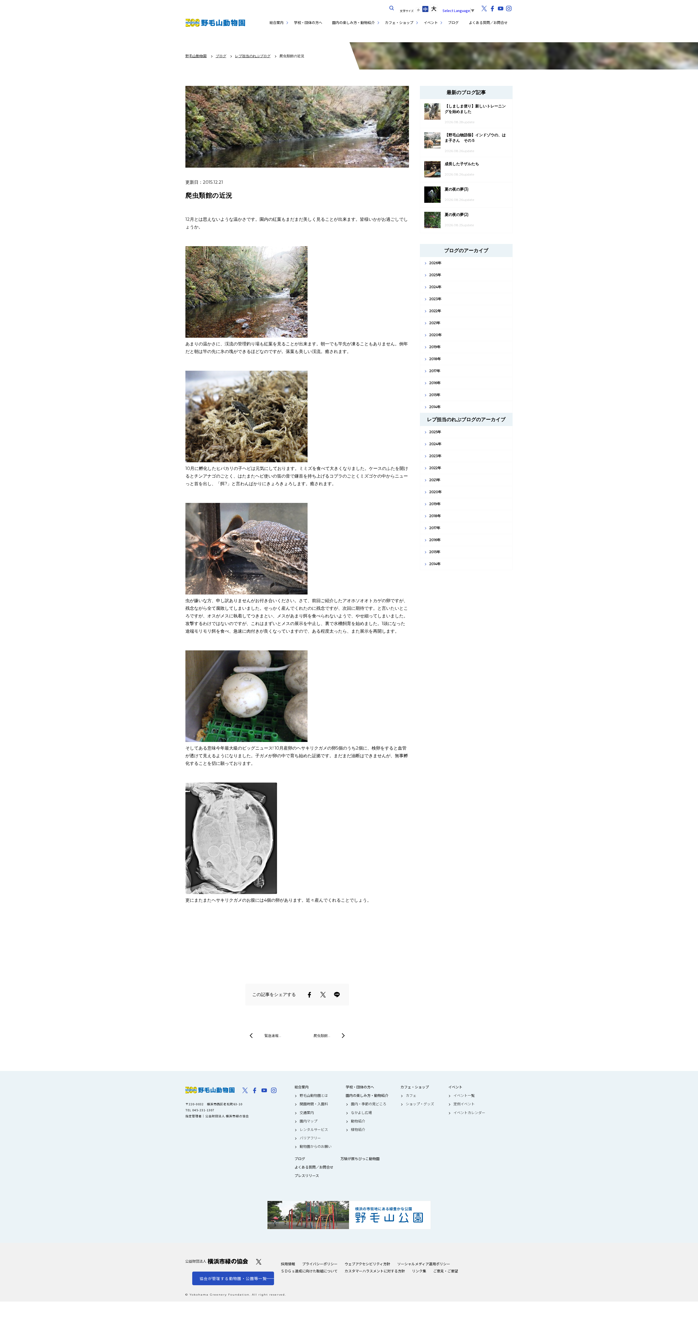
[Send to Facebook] (309, 994)
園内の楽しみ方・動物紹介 (353, 22)
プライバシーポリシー (320, 1263)
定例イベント (464, 1103)
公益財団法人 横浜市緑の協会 (216, 1261)
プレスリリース (306, 1175)
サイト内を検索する (392, 8)
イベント (431, 22)
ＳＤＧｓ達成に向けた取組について (309, 1270)
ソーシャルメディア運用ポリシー (423, 1263)
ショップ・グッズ (420, 1103)
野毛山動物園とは (314, 1095)
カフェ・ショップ (399, 22)
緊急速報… (272, 1035)
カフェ (411, 1095)
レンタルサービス (314, 1129)
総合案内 (276, 22)
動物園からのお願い (316, 1146)
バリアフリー (310, 1138)
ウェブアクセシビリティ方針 (367, 1263)
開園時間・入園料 (314, 1103)
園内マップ (308, 1121)
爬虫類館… (322, 1035)
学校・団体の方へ (308, 22)
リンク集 (419, 1270)
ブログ (453, 22)
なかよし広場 (361, 1112)
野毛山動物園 (209, 1090)
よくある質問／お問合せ (488, 22)
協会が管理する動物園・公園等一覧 (233, 1278)
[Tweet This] (323, 994)
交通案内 (307, 1112)
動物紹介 (358, 1121)
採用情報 (288, 1263)
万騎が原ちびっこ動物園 (360, 1158)
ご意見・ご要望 (445, 1270)
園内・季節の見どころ (368, 1103)
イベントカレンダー (469, 1112)
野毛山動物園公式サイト (215, 23)
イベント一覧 (464, 1095)
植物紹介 (358, 1129)
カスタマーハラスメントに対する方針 (375, 1270)
